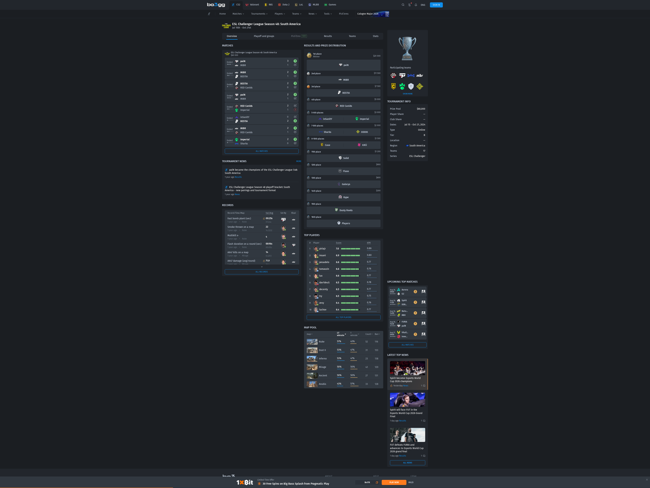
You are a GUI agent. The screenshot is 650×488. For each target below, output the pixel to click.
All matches (262, 151)
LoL (301, 4)
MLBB (316, 4)
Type (392, 129)
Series (393, 156)
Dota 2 (286, 4)
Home (222, 13)
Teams (295, 13)
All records (262, 272)
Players (279, 13)
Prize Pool (395, 108)
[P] (411, 89)
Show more (408, 94)
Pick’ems (344, 13)
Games (332, 4)
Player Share (397, 114)
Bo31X (367, 482)
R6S (271, 4)
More (298, 161)
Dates (393, 124)
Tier (392, 135)
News (312, 13)
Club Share (396, 119)
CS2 (238, 4)
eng (423, 5)
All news (407, 463)
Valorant (254, 4)
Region (393, 145)
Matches (237, 13)
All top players (343, 317)
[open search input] (403, 4)
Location (394, 140)
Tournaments (258, 13)
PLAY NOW (394, 482)
